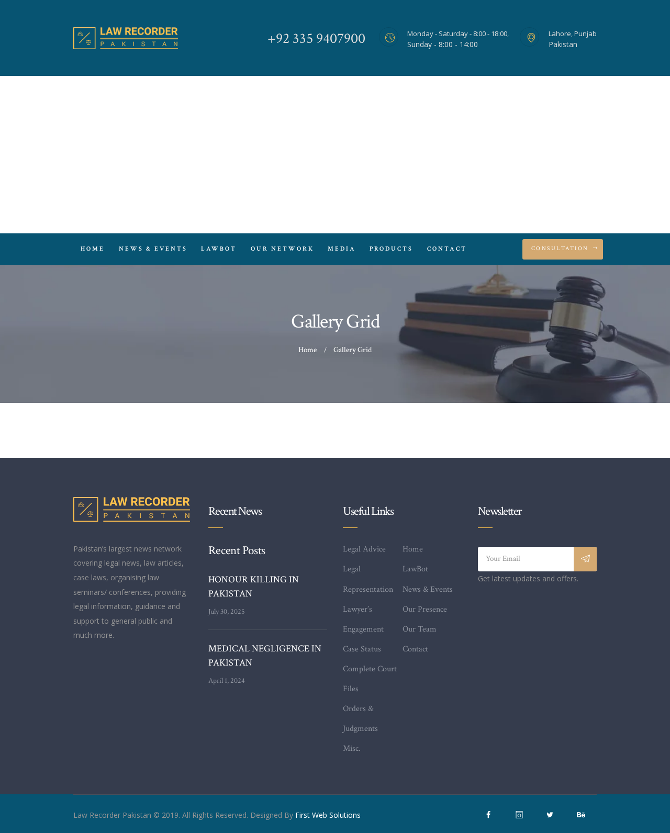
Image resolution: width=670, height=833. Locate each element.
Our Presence (425, 609)
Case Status (362, 649)
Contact (415, 649)
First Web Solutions (328, 815)
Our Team (420, 629)
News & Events (428, 589)
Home (307, 350)
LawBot (415, 569)
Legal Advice (364, 549)
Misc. (352, 748)
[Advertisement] (335, 155)
